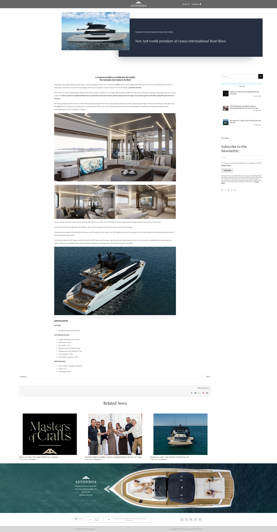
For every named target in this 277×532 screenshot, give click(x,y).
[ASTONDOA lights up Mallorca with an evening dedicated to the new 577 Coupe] (226, 106)
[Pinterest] (203, 393)
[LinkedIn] (235, 190)
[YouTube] (228, 190)
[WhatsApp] (199, 393)
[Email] (207, 393)
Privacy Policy (186, 529)
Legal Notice (176, 529)
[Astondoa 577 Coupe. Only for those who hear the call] (226, 121)
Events (147, 32)
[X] (196, 393)
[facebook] (186, 519)
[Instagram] (222, 190)
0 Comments (32, 459)
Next (208, 377)
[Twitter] (232, 190)
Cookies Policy (197, 529)
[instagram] (182, 519)
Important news (156, 32)
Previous (24, 377)
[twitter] (195, 519)
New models (168, 32)
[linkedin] (200, 519)
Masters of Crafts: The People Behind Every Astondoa (38, 457)
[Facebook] (192, 393)
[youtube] (191, 519)
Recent (242, 86)
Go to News (225, 138)
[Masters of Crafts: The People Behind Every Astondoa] (226, 92)
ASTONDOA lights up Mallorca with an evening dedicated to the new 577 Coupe (113, 457)
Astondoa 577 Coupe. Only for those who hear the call (169, 457)
